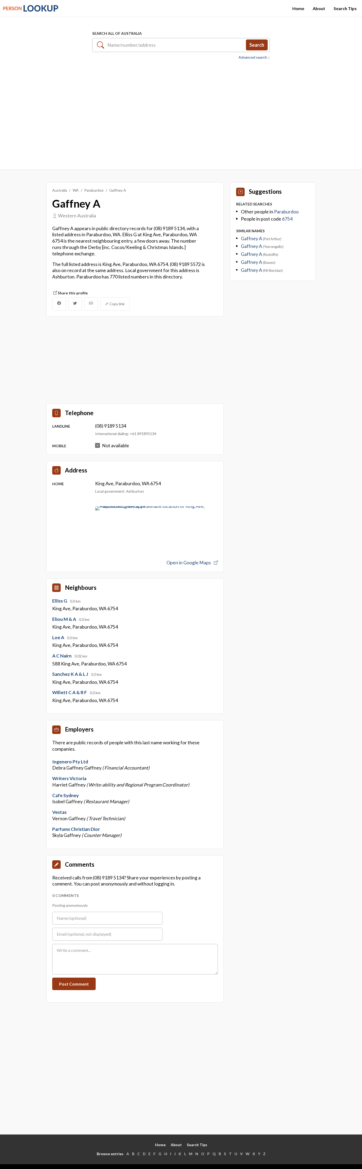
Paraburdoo (94, 190)
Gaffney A (252, 238)
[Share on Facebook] (59, 304)
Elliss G (60, 601)
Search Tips (345, 8)
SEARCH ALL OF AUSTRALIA (117, 33)
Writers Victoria (69, 778)
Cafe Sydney (65, 795)
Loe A (58, 637)
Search (256, 45)
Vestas (59, 812)
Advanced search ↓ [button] (254, 57)
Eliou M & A (64, 619)
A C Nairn (62, 656)
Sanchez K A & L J (70, 674)
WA (76, 190)
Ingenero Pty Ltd (70, 761)
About (319, 8)
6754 (287, 219)
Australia (59, 190)
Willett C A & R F (70, 692)
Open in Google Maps (189, 562)
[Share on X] (75, 304)
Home (298, 8)
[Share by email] (91, 304)
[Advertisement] (181, 112)
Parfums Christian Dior (76, 829)
